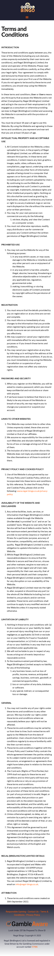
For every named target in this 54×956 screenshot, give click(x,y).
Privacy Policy (33, 915)
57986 (35, 947)
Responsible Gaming (16, 911)
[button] (27, 17)
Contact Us (33, 911)
